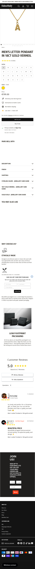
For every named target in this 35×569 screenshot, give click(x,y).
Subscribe (17, 291)
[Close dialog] (32, 276)
